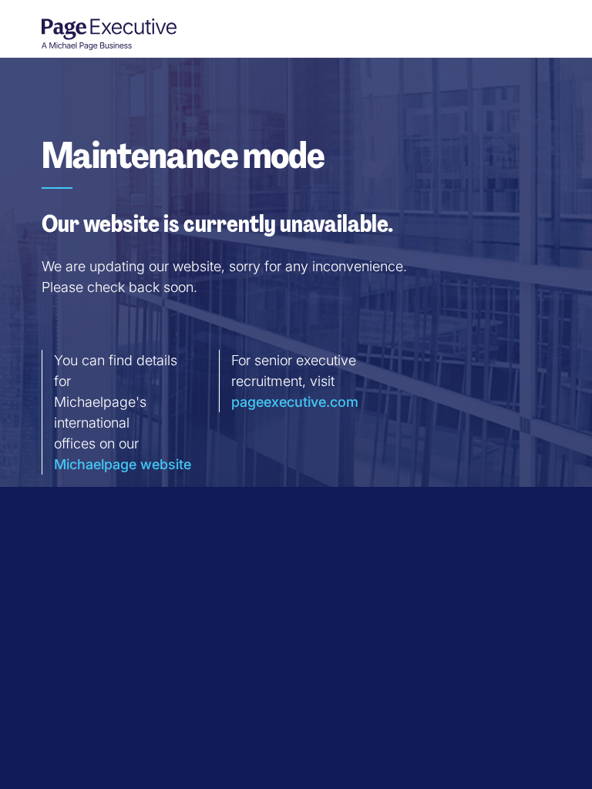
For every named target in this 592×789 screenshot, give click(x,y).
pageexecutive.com (294, 402)
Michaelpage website (122, 464)
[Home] (103, 33)
